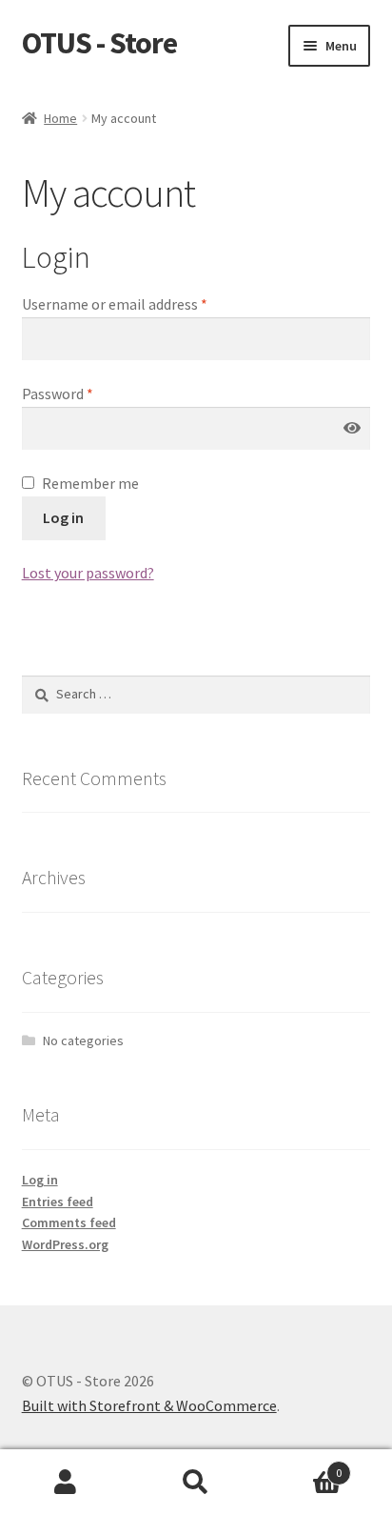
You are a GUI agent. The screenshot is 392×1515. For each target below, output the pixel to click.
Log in (63, 517)
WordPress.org (65, 1244)
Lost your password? (88, 572)
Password (57, 393)
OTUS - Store (99, 43)
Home (60, 118)
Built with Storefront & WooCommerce (149, 1405)
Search (195, 1482)
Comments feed (69, 1222)
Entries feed (57, 1201)
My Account (65, 1482)
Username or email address (114, 303)
